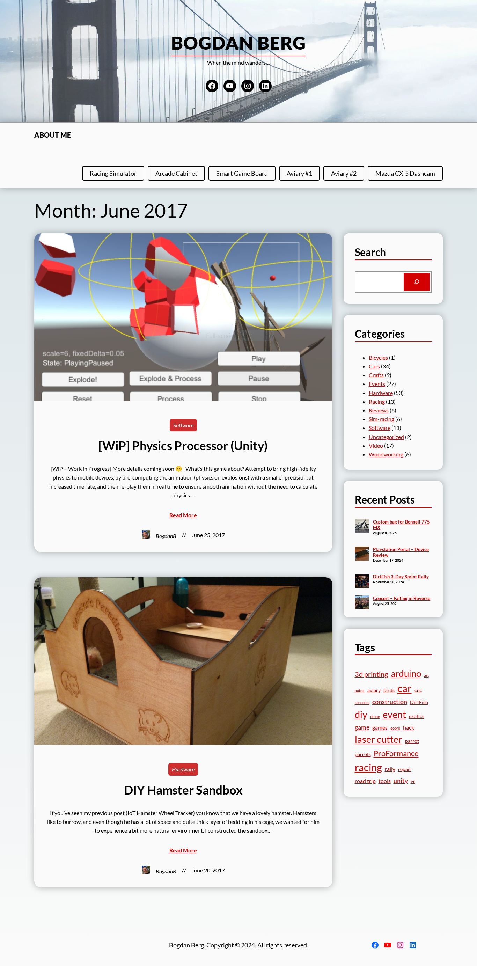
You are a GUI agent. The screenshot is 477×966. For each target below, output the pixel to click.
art (426, 675)
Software (183, 425)
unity (401, 780)
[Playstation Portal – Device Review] (362, 554)
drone (375, 716)
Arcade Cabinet (176, 173)
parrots (363, 754)
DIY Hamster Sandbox (183, 790)
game (362, 727)
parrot (412, 741)
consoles (362, 702)
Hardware (183, 769)
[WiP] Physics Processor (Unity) (183, 445)
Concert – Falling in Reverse (401, 598)
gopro (395, 728)
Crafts (376, 375)
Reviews (379, 410)
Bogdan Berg (238, 42)
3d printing (371, 674)
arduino (406, 673)
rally (390, 769)
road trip (365, 780)
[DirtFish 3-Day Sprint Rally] (362, 581)
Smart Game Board (242, 173)
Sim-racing (381, 419)
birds (389, 690)
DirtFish (419, 702)
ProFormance (396, 753)
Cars (374, 366)
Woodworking (386, 454)
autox (360, 690)
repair (404, 769)
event (394, 714)
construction (389, 701)
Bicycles (378, 357)
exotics (416, 716)
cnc (418, 690)
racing (368, 767)
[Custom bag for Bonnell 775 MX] (362, 526)
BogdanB (166, 536)
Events (377, 383)
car (404, 688)
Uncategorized (386, 436)
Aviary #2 (344, 173)
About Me (52, 135)
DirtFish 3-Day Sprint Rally (401, 576)
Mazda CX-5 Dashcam (405, 173)
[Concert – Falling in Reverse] (362, 603)
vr (413, 781)
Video (376, 445)
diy (361, 714)
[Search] (417, 282)
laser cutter (378, 739)
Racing (377, 401)
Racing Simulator (113, 173)
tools (385, 780)
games (380, 727)
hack (408, 727)
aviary (374, 690)
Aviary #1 (299, 173)
